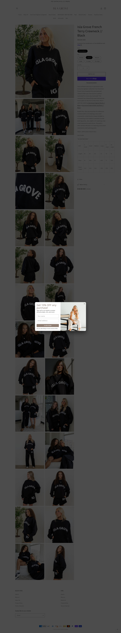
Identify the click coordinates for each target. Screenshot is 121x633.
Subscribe (48, 325)
